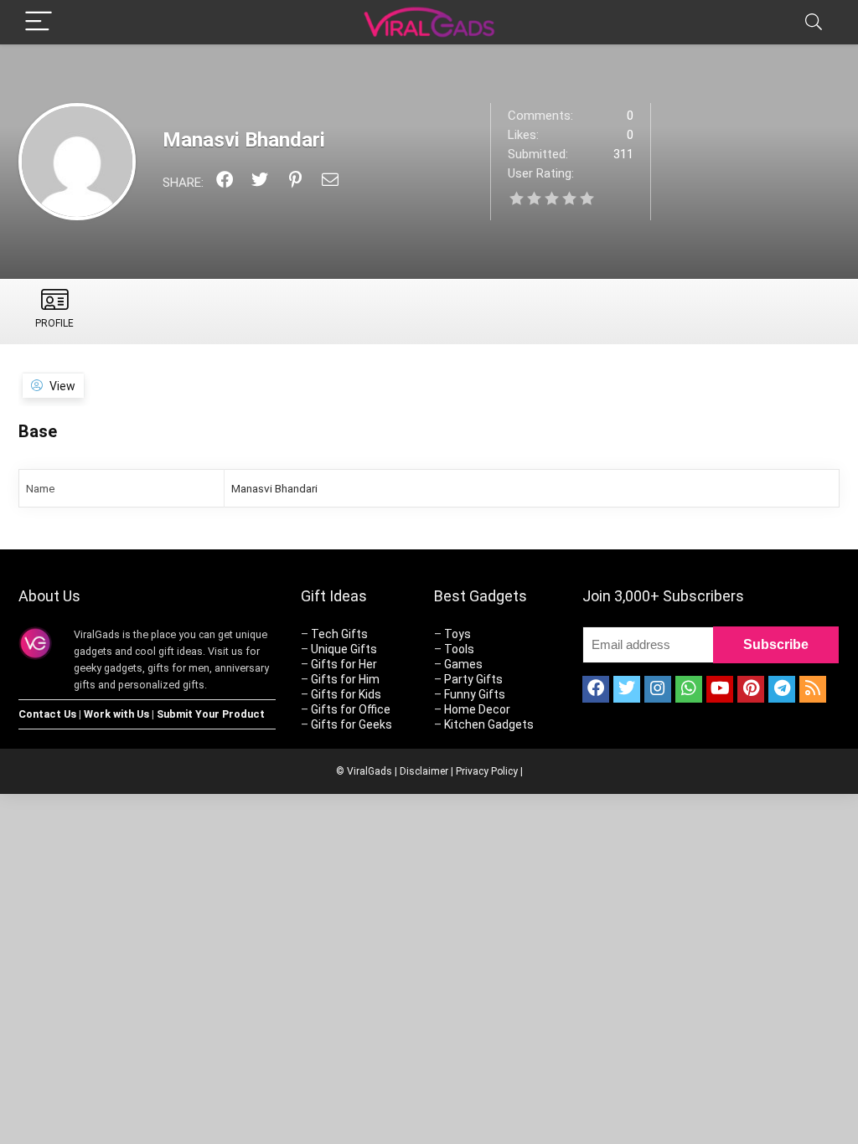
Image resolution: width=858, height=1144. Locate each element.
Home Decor (477, 709)
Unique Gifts (344, 649)
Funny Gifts (474, 694)
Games (463, 664)
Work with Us (116, 714)
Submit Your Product (211, 714)
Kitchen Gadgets (489, 724)
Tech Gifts (339, 634)
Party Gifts (473, 679)
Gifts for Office (350, 709)
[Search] (813, 22)
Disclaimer (424, 771)
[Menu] (38, 22)
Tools (459, 649)
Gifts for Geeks (351, 724)
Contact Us (47, 714)
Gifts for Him (345, 679)
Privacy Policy (487, 771)
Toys (457, 634)
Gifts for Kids (346, 694)
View (62, 386)
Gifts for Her (344, 664)
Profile (54, 323)
